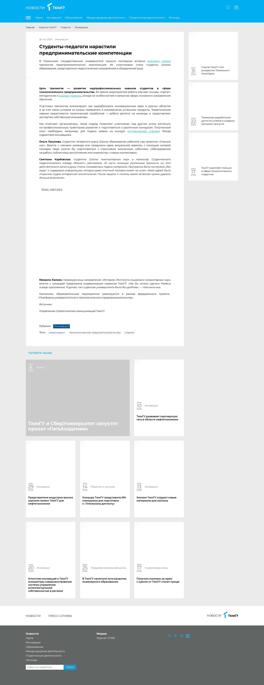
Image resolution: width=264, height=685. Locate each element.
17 (193, 172)
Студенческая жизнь (156, 568)
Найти (70, 667)
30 (40, 39)
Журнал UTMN (106, 638)
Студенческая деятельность (147, 17)
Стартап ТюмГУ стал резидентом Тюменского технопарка (215, 70)
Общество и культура (103, 486)
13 (139, 487)
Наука (39, 17)
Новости (35, 7)
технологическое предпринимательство (95, 332)
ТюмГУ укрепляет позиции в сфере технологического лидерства (216, 171)
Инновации (53, 17)
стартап (129, 332)
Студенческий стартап (144, 131)
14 (85, 487)
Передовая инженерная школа (108, 568)
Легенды (174, 17)
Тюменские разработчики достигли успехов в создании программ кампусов (218, 120)
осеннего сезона (159, 61)
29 (30, 487)
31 (193, 71)
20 (31, 568)
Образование (73, 17)
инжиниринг (57, 332)
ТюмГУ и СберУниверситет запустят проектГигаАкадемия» (73, 426)
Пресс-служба (60, 616)
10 (139, 405)
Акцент (40, 367)
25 (85, 568)
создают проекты (70, 95)
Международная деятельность (105, 17)
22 (193, 121)
